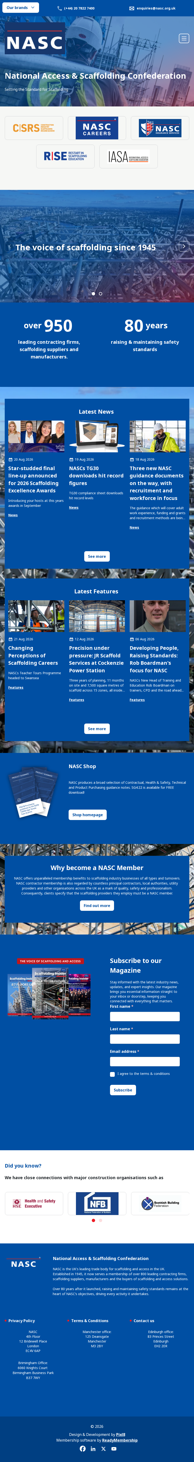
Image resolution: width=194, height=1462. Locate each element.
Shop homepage (87, 814)
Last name (121, 1028)
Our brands (17, 7)
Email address (124, 1051)
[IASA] (128, 156)
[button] (93, 293)
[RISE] (65, 156)
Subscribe (123, 1090)
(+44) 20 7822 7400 (78, 8)
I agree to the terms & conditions (144, 1073)
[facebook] (82, 1449)
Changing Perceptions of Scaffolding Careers (33, 655)
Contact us (144, 1320)
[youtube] (113, 1449)
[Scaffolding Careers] (97, 128)
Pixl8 (120, 1434)
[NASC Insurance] (160, 128)
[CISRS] (34, 128)
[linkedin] (93, 1449)
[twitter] (103, 1449)
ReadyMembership (120, 1440)
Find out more (97, 905)
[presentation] (10, 246)
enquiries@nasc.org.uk (156, 8)
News (13, 515)
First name (121, 1006)
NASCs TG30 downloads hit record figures (96, 475)
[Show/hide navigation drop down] (184, 38)
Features (15, 687)
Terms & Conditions (89, 1320)
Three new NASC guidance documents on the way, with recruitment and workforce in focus (157, 483)
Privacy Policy (22, 1320)
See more (97, 556)
